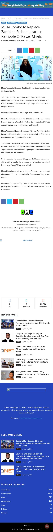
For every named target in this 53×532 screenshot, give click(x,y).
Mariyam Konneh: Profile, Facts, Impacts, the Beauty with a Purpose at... (33, 372)
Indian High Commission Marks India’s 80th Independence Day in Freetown (33, 360)
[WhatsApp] (37, 50)
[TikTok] (24, 423)
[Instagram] (26, 234)
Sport (3, 505)
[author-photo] (26, 213)
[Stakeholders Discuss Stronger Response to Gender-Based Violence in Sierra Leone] (7, 324)
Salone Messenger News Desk (13, 40)
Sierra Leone (22, 22)
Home (3, 18)
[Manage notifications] (47, 526)
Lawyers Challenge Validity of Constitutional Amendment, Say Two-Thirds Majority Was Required (32, 336)
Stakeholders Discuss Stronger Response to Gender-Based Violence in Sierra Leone (33, 323)
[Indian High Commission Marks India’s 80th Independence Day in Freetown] (7, 363)
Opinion (4, 513)
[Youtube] (30, 234)
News (9, 18)
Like (9, 299)
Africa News (17, 18)
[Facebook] (19, 50)
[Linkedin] (18, 423)
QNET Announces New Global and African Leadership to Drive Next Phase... (31, 349)
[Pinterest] (31, 50)
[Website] (34, 423)
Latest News (6, 501)
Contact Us (26, 525)
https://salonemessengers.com (26, 224)
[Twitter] (25, 50)
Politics (4, 509)
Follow (27, 299)
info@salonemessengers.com (31, 418)
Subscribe (43, 299)
